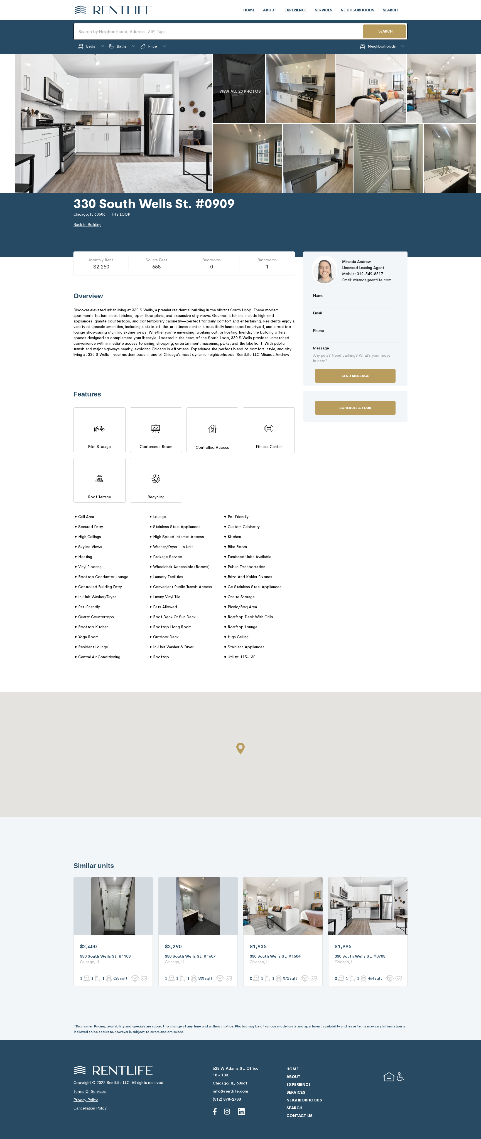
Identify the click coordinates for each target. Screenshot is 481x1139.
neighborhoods (357, 10)
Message (321, 348)
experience (295, 10)
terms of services (89, 1091)
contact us (299, 1115)
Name (318, 295)
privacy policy (85, 1100)
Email (317, 312)
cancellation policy (90, 1108)
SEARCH (385, 31)
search (390, 10)
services (323, 10)
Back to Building (87, 224)
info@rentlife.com (230, 1091)
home (249, 10)
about (269, 10)
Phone (318, 330)
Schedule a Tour (355, 408)
